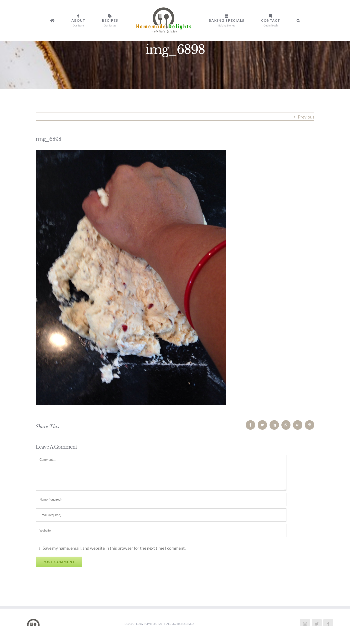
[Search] (263, 20)
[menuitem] (84, 20)
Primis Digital (153, 623)
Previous (306, 116)
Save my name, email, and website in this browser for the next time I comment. (114, 548)
